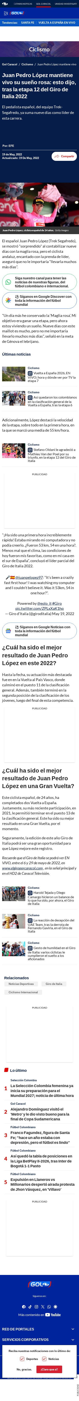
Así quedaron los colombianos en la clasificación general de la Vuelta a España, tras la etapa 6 (52, 401)
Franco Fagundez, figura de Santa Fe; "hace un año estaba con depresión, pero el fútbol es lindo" (40, 1137)
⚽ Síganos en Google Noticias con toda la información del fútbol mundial (42, 631)
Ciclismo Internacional (23, 992)
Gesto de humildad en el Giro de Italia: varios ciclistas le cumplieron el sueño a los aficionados (51, 953)
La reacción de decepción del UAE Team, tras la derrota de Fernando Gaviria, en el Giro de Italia (51, 925)
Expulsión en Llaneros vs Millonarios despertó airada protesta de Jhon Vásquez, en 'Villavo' (43, 1184)
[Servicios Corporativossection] (73, 1340)
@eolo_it (44, 603)
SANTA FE (27, 23)
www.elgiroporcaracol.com (22, 868)
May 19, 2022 (63, 613)
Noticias (53, 1359)
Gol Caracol (43, 4)
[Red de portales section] (73, 1329)
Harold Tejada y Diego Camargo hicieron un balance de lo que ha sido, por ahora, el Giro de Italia (51, 898)
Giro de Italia (54, 984)
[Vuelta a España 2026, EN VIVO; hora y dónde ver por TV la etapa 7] (13, 374)
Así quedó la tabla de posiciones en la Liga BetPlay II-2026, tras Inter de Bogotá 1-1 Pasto (41, 1161)
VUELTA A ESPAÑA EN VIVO (57, 23)
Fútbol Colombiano (23, 1127)
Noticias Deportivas (21, 984)
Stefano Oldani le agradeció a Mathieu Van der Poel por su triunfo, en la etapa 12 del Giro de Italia (52, 455)
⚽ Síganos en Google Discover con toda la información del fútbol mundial (43, 300)
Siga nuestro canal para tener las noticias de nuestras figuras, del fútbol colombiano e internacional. (42, 282)
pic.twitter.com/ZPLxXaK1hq (39, 608)
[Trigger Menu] (5, 13)
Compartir (67, 156)
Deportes (32, 1359)
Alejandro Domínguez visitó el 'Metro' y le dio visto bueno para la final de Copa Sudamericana (40, 1114)
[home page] (5, 3)
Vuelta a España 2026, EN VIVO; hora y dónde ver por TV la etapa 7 (52, 377)
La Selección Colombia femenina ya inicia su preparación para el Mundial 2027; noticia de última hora (42, 1090)
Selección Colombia (24, 1080)
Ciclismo (27, 64)
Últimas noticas (23, 4)
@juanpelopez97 (29, 577)
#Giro (57, 603)
